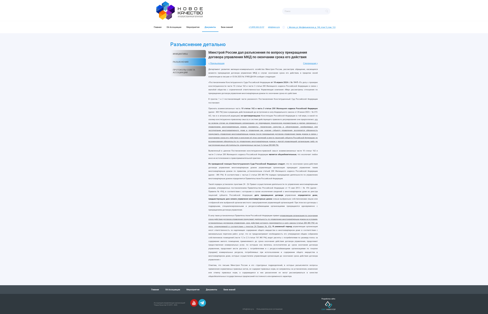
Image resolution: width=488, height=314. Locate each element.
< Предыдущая (216, 63)
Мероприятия (193, 27)
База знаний (227, 27)
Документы (210, 27)
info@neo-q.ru (274, 27)
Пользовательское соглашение (269, 309)
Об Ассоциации (174, 27)
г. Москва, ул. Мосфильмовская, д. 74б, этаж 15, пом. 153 (311, 27)
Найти (326, 11)
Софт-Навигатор (329, 305)
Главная (158, 27)
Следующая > (310, 63)
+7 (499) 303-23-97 (256, 27)
